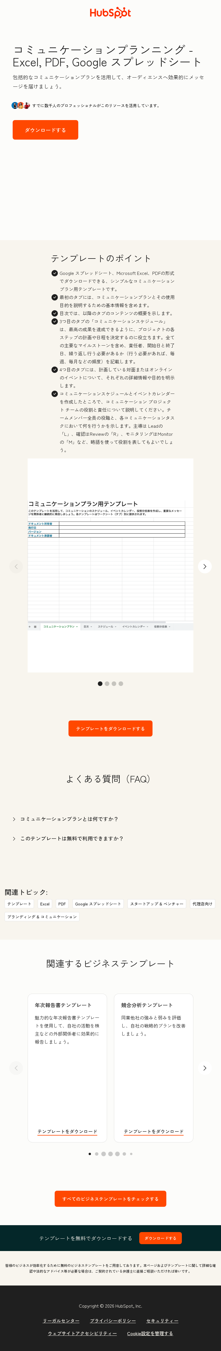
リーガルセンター (61, 1320)
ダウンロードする (45, 130)
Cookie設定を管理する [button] (150, 1333)
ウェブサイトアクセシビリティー (82, 1333)
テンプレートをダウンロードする (110, 728)
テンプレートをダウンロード (67, 1131)
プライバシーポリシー (113, 1320)
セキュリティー (162, 1320)
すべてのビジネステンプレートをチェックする (110, 1198)
